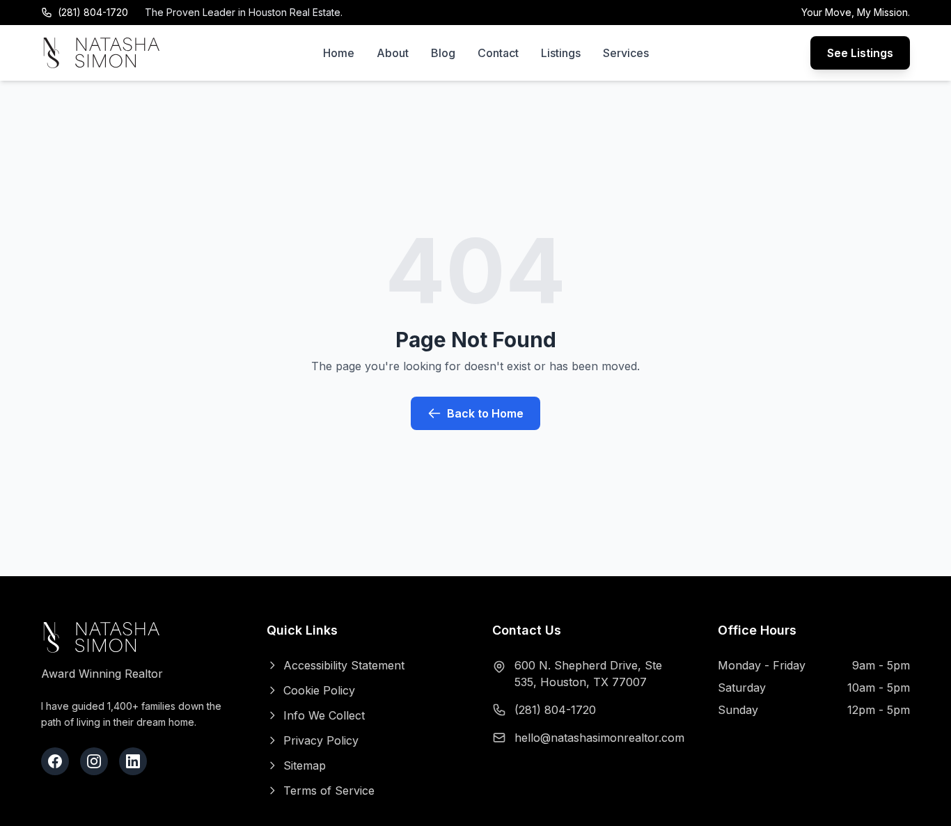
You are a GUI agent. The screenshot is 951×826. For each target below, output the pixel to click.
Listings (561, 53)
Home (338, 53)
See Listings (860, 53)
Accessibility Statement (343, 665)
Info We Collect (324, 715)
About (393, 53)
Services (626, 53)
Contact (498, 53)
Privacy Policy (321, 740)
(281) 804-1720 (93, 12)
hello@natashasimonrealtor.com (599, 738)
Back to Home (485, 413)
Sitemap (304, 765)
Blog (443, 53)
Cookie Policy (319, 690)
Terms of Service (329, 790)
